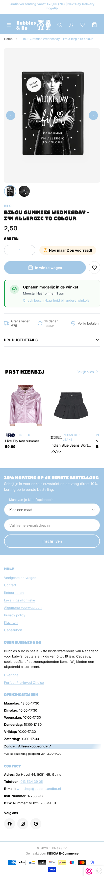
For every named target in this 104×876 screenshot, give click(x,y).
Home (8, 39)
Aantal (11, 238)
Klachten (11, 622)
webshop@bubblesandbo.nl (39, 789)
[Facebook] (9, 823)
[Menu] (9, 25)
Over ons (11, 675)
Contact (10, 585)
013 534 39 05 (31, 782)
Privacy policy (14, 615)
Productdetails (21, 340)
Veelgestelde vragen (20, 578)
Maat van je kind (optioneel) (31, 500)
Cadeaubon (13, 630)
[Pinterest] (35, 823)
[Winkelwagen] (94, 24)
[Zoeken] (59, 24)
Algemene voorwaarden (23, 607)
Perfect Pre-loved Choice (24, 682)
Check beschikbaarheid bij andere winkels (56, 300)
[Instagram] (22, 823)
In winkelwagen (48, 267)
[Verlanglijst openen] (82, 24)
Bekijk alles (85, 372)
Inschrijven (52, 541)
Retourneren (14, 593)
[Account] (71, 24)
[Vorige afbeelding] (10, 115)
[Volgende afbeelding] (93, 115)
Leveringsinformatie (19, 600)
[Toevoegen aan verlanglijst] (94, 267)
